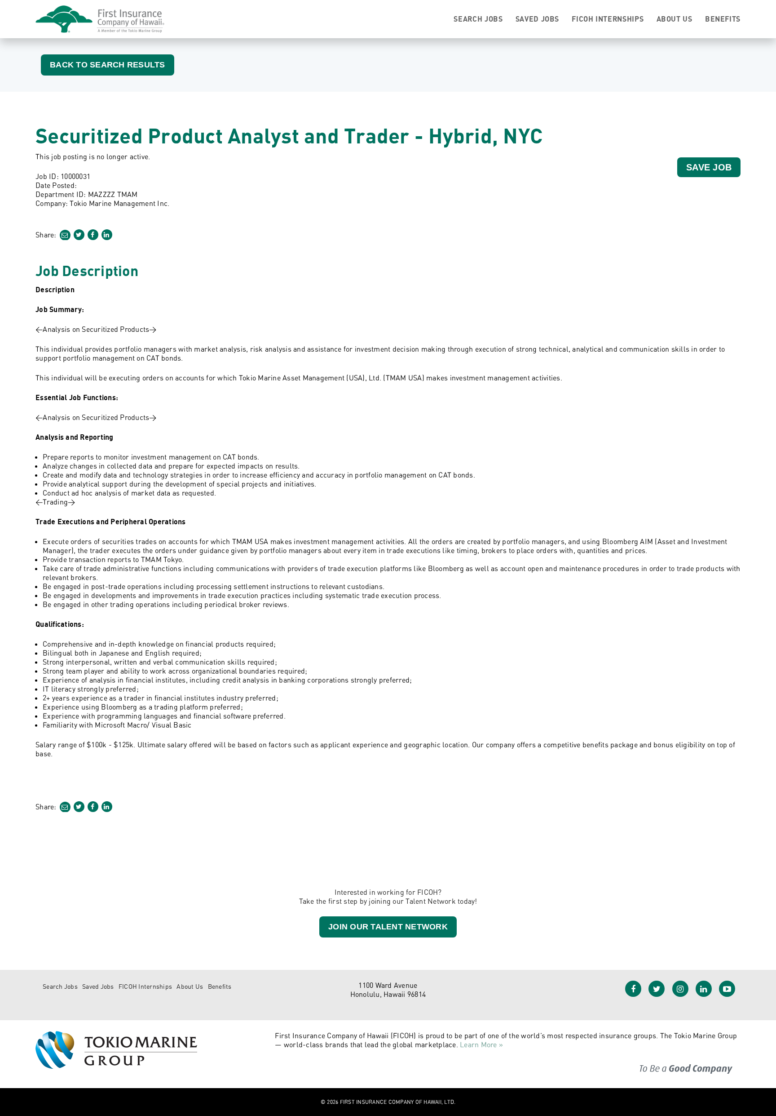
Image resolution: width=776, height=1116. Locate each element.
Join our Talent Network (388, 926)
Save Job (709, 167)
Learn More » (481, 1044)
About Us (674, 18)
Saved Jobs (537, 18)
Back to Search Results (107, 64)
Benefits (723, 18)
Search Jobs (478, 18)
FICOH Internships (608, 18)
